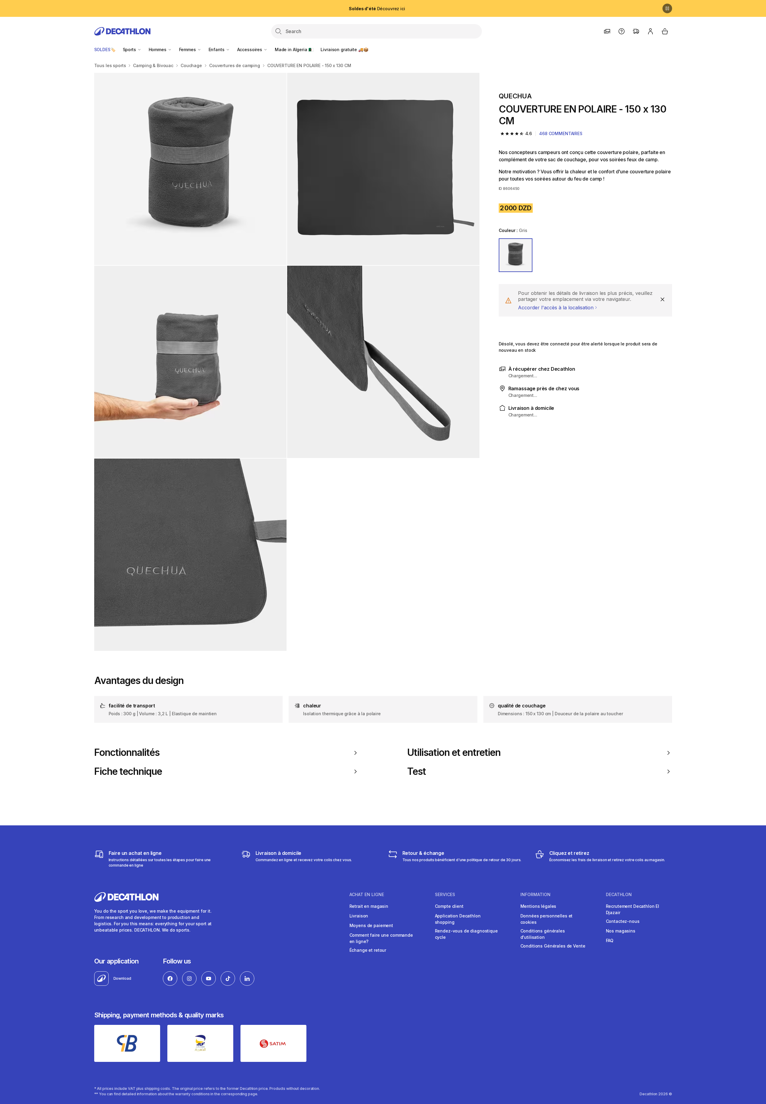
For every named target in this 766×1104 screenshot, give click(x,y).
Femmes (188, 49)
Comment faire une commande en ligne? (381, 938)
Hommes (158, 49)
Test (416, 771)
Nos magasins (620, 930)
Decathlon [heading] (619, 894)
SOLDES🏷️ (105, 49)
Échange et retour (367, 950)
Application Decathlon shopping (458, 919)
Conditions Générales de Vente (552, 945)
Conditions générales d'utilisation (542, 934)
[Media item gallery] (286, 362)
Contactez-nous (623, 921)
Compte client (449, 906)
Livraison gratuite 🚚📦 (344, 49)
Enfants (217, 49)
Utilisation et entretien (454, 752)
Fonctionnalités (127, 752)
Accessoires (250, 49)
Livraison (358, 915)
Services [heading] (445, 894)
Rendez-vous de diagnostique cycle (466, 934)
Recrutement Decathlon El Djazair (632, 909)
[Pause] (667, 8)
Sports (130, 49)
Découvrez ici (377, 8)
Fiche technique (128, 771)
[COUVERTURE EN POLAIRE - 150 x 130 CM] (190, 169)
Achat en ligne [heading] (366, 894)
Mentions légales (538, 906)
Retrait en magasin (368, 906)
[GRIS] (515, 255)
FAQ (610, 940)
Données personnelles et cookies (546, 919)
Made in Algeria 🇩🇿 (294, 49)
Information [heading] (535, 894)
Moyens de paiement (371, 925)
